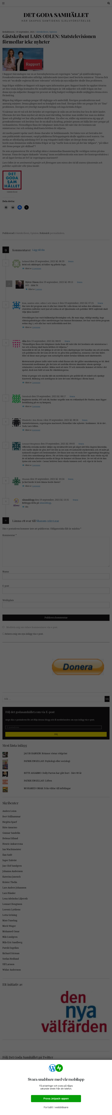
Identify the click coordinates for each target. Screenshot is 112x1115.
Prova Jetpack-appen (56, 1098)
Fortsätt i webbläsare (56, 1107)
